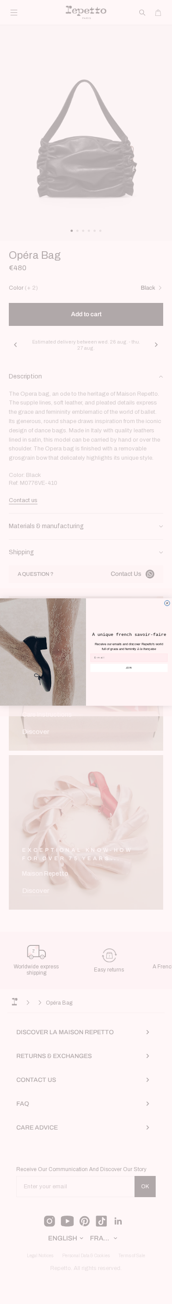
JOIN (129, 667)
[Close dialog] (167, 603)
